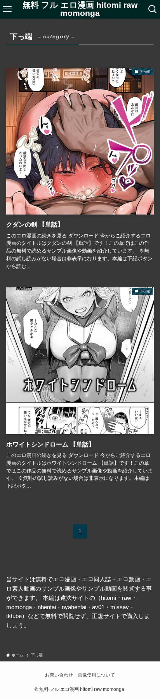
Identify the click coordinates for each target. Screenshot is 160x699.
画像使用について (96, 675)
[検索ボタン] (152, 9)
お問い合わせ (59, 675)
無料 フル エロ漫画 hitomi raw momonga (80, 9)
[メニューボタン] (7, 9)
